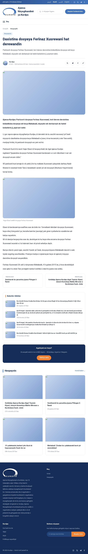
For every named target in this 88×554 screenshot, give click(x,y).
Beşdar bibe (78, 534)
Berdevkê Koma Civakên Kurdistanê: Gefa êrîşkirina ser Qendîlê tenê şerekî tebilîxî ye (47, 333)
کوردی (49, 2)
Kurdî (55, 2)
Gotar (48, 474)
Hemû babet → (80, 371)
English (67, 2)
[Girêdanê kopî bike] (83, 63)
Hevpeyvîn (50, 477)
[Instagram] (74, 2)
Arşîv (4, 536)
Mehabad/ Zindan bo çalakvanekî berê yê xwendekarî (64, 446)
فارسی (61, 2)
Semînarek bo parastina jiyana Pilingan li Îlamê (63, 404)
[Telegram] (81, 2)
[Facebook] (84, 2)
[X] (78, 2)
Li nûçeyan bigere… (48, 11)
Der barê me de (8, 528)
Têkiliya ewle (44, 357)
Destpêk (5, 29)
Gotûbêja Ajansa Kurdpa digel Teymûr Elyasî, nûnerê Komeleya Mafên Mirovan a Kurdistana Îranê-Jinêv (22, 405)
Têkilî (4, 532)
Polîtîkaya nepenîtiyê (9, 539)
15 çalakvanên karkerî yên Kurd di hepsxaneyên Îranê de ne (18, 446)
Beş (7, 22)
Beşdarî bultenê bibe (75, 11)
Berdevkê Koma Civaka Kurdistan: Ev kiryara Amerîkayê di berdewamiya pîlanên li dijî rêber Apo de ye (49, 302)
